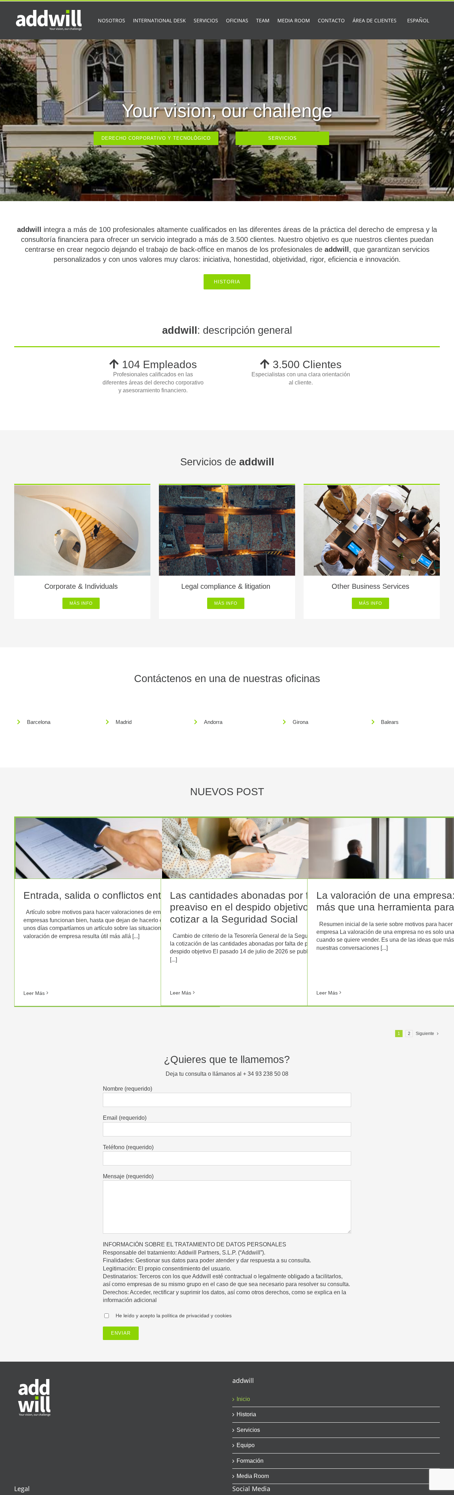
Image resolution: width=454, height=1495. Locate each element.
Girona (300, 722)
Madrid (124, 722)
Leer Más (34, 993)
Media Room (253, 1476)
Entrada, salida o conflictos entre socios (112, 895)
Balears (390, 722)
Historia (246, 1414)
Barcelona (38, 722)
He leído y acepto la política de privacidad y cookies (174, 1315)
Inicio (243, 1399)
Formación (250, 1461)
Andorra (213, 722)
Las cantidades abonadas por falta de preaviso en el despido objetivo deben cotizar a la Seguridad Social (255, 907)
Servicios (248, 1430)
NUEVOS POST (227, 791)
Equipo (246, 1445)
